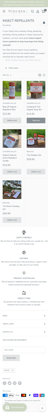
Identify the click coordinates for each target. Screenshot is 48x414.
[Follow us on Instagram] (15, 383)
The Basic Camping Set (11, 207)
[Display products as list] (44, 75)
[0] (43, 11)
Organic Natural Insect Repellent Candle (10, 158)
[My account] (37, 11)
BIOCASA (30, 152)
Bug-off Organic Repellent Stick (10, 108)
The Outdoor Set (34, 155)
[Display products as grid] (40, 75)
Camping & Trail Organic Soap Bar (34, 108)
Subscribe (11, 358)
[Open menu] (4, 11)
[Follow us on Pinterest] (20, 383)
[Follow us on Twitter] (9, 383)
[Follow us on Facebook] (4, 383)
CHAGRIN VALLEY (9, 103)
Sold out (36, 120)
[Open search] (32, 11)
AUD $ (6, 370)
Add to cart (12, 120)
